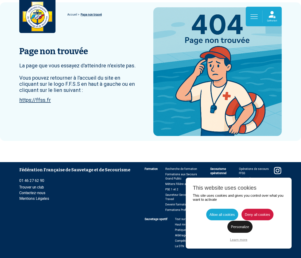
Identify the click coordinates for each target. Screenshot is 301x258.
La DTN (179, 246)
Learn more (238, 240)
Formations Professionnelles (184, 210)
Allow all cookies (222, 215)
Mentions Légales (34, 198)
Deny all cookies (257, 215)
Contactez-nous (32, 193)
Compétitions (183, 240)
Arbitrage (181, 235)
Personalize (240, 227)
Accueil (72, 14)
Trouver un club (31, 187)
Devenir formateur (177, 204)
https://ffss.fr (35, 100)
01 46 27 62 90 (31, 180)
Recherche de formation (181, 169)
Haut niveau (182, 224)
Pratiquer (181, 230)
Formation (151, 169)
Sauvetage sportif (156, 219)
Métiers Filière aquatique (181, 184)
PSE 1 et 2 (171, 189)
